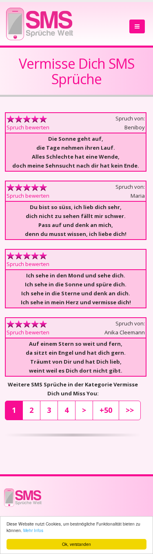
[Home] (39, 22)
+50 (106, 410)
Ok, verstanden (76, 544)
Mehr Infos (33, 530)
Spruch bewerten (28, 127)
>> (130, 410)
